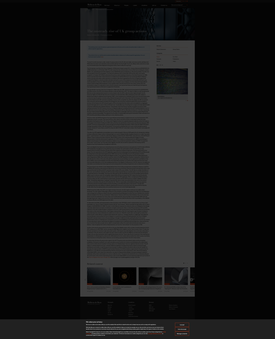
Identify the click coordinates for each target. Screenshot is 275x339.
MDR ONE (151, 310)
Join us (154, 5)
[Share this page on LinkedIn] (157, 65)
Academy (144, 5)
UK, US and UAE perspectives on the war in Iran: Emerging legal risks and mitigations (150, 288)
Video (174, 61)
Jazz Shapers (172, 309)
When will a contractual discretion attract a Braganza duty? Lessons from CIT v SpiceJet (98, 288)
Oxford (130, 310)
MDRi (150, 305)
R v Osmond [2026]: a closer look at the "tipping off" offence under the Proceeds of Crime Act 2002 (175, 288)
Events (158, 61)
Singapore (130, 314)
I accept (182, 325)
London (130, 307)
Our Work (175, 57)
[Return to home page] (94, 5)
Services (106, 5)
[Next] (191, 279)
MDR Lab (151, 307)
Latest (135, 5)
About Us (110, 305)
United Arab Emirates (133, 316)
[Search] (187, 5)
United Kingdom (132, 305)
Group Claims (176, 49)
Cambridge (131, 309)
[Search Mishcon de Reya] (179, 5)
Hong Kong (130, 312)
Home (88, 9)
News (158, 57)
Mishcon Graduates (173, 307)
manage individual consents (155, 333)
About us (116, 5)
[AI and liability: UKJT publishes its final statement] (124, 276)
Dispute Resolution (161, 49)
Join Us (109, 312)
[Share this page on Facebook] (160, 65)
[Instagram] (185, 1)
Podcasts (159, 59)
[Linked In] (183, 1)
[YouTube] (187, 1)
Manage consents (182, 334)
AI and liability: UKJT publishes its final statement (122, 288)
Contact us (164, 5)
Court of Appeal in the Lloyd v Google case (99, 257)
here (102, 57)
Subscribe (178, 1)
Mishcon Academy (173, 305)
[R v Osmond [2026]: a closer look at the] (176, 276)
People (126, 5)
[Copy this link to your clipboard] (162, 65)
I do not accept (182, 329)
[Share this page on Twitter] (158, 65)
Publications (176, 59)
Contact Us (110, 314)
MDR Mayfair (152, 309)
